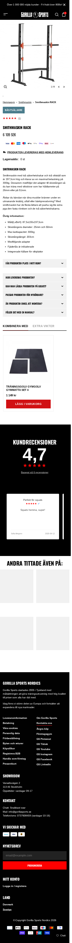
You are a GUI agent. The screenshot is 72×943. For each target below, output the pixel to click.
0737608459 (24, 815)
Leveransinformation (15, 718)
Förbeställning (11, 738)
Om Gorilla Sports (47, 718)
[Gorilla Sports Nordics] (34, 15)
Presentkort (9, 763)
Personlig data (11, 733)
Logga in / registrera (14, 886)
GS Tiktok (42, 744)
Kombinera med (15, 326)
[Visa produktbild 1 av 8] (34, 54)
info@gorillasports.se (20, 811)
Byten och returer (13, 743)
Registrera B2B (11, 753)
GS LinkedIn (44, 764)
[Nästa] (64, 86)
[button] (35, 118)
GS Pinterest (44, 739)
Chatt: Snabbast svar (14, 807)
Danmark (8, 904)
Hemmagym (9, 102)
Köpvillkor (9, 748)
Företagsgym (44, 733)
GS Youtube (44, 749)
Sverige (7, 909)
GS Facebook (44, 759)
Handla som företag (14, 758)
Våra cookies (10, 728)
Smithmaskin (25, 102)
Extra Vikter (44, 326)
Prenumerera (34, 865)
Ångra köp (43, 728)
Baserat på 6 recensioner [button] (34, 472)
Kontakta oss (44, 723)
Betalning (8, 723)
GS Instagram (44, 754)
